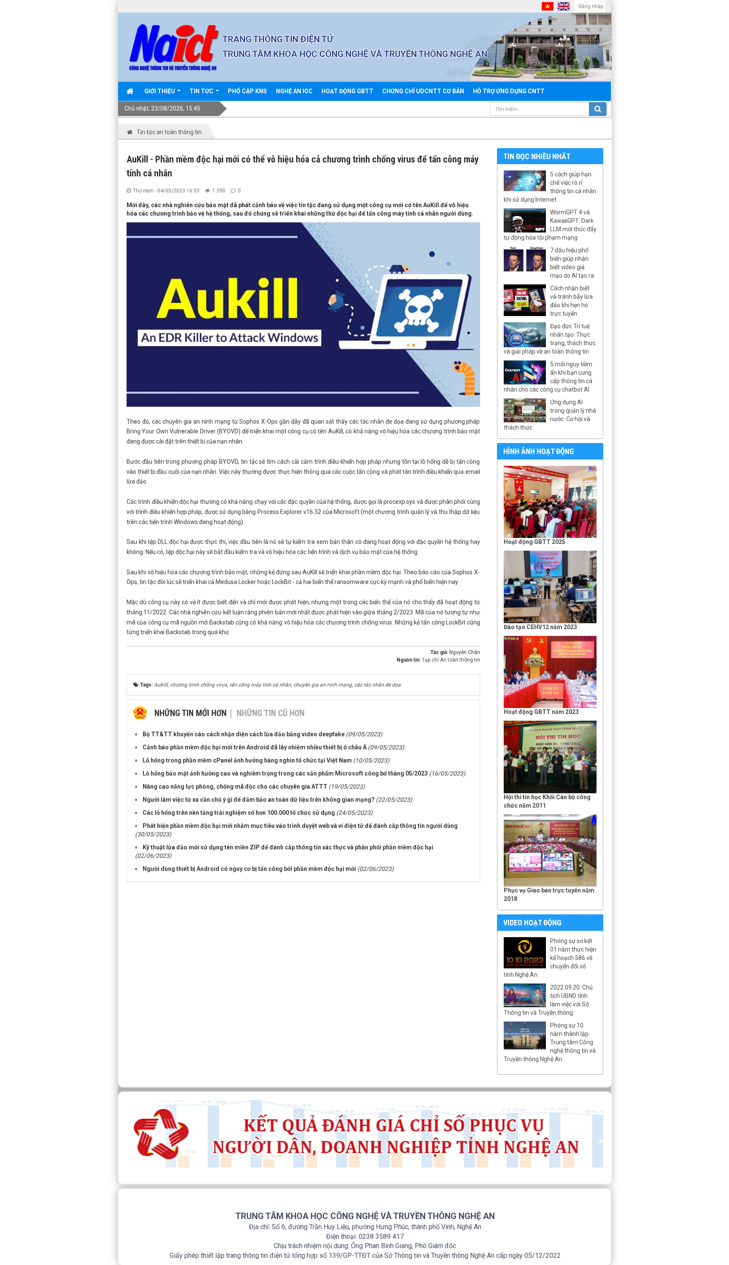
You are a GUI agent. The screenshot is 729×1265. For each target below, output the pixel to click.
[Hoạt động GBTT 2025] (550, 502)
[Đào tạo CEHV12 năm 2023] (550, 587)
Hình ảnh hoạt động (538, 451)
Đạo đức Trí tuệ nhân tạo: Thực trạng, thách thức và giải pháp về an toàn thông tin (550, 339)
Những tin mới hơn (190, 713)
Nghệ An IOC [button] (294, 91)
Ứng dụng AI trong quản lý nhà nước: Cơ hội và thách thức (550, 415)
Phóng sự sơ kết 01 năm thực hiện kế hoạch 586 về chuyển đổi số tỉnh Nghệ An (550, 958)
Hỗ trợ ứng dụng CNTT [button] (509, 91)
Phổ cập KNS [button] (247, 91)
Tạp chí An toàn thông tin (451, 660)
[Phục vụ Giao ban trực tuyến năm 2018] (550, 850)
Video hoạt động (532, 922)
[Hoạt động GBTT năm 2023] (550, 672)
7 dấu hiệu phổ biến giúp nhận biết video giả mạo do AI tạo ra (572, 263)
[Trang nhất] (131, 91)
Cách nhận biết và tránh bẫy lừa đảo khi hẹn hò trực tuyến (571, 301)
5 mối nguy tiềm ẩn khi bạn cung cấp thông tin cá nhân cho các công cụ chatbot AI (548, 377)
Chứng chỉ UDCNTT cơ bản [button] (423, 91)
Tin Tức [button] (202, 91)
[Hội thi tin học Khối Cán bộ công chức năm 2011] (550, 757)
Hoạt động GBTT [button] (347, 91)
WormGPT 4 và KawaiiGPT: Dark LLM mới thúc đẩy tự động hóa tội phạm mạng (550, 225)
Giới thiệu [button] (160, 91)
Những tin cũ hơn (271, 713)
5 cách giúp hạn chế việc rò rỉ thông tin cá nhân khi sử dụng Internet (550, 187)
